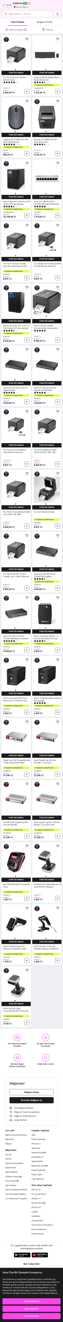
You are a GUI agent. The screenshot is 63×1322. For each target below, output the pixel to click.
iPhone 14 (36, 1144)
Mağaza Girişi (31, 1092)
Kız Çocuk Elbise (38, 1194)
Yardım (8, 1159)
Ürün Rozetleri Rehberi (15, 1194)
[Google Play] (22, 1255)
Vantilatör (35, 1216)
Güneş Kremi (37, 1220)
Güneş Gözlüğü (38, 1203)
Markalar (9, 1139)
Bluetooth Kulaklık (39, 1166)
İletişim (8, 1144)
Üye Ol (8, 1154)
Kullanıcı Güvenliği (13, 1176)
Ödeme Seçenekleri (14, 1163)
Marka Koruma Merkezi (16, 1135)
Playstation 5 (37, 1157)
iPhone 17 (36, 1198)
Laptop (34, 1211)
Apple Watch (37, 1161)
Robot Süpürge (38, 1139)
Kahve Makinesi (38, 1229)
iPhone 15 (36, 1189)
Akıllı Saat (35, 1148)
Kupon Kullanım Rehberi (16, 1189)
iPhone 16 (36, 1207)
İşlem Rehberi (11, 1172)
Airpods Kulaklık (38, 1152)
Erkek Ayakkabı (38, 1170)
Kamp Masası (37, 1234)
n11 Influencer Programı (16, 1198)
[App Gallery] (40, 1255)
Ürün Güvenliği (12, 1181)
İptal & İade (10, 1167)
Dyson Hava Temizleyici (42, 1225)
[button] (15, 69)
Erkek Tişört (36, 1174)
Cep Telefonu (37, 1179)
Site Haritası (10, 1185)
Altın (33, 1135)
